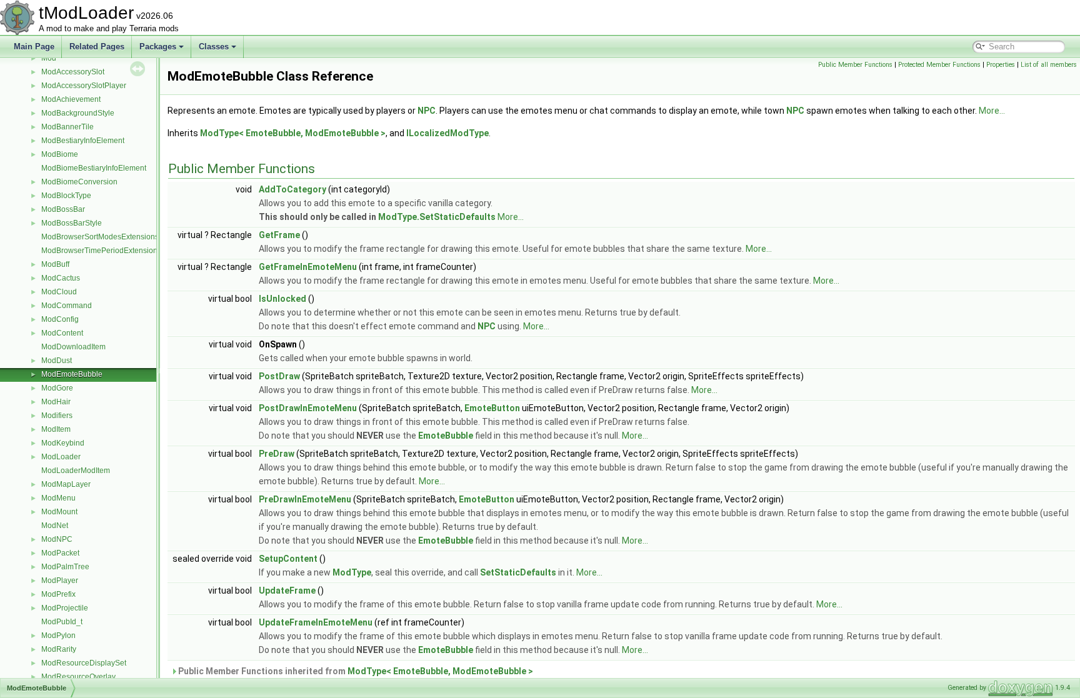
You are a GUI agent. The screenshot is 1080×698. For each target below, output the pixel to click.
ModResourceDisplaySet (83, 663)
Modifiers (56, 415)
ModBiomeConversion (79, 181)
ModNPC (56, 539)
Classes (214, 46)
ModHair (56, 401)
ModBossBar (63, 209)
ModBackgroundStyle (77, 113)
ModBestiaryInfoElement (82, 140)
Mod (48, 58)
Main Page (34, 46)
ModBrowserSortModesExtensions (100, 236)
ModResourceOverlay (78, 676)
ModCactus (60, 278)
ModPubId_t (61, 621)
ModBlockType (66, 195)
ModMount (59, 511)
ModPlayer (59, 580)
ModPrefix (58, 594)
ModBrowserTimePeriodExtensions (101, 250)
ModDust (56, 360)
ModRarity (58, 649)
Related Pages (96, 46)
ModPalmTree (65, 566)
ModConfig (60, 319)
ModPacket (60, 553)
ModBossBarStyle (71, 223)
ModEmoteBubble (71, 374)
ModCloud (59, 291)
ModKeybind (62, 443)
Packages (157, 46)
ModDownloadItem (73, 346)
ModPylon (58, 635)
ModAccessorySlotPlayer (83, 85)
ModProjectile (64, 608)
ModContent (62, 333)
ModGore (57, 388)
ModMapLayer (66, 484)
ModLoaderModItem (75, 470)
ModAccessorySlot (72, 71)
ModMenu (58, 498)
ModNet (54, 525)
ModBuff (55, 264)
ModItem (56, 429)
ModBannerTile (67, 126)
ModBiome (59, 154)
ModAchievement (71, 99)
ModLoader (61, 456)
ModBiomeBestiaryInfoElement (93, 168)
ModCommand (66, 305)
